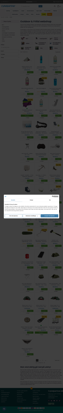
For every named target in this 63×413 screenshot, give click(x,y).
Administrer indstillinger (31, 215)
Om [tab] (50, 200)
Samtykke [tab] (13, 200)
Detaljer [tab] (31, 200)
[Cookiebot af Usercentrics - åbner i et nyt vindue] (52, 196)
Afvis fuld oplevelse (13, 215)
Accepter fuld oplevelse (49, 215)
